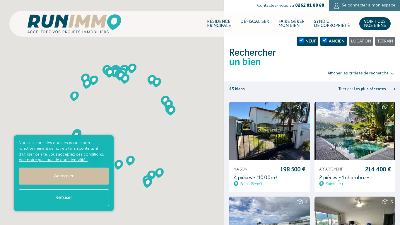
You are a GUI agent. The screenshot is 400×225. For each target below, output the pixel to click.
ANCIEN (336, 41)
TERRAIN (385, 41)
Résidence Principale (219, 24)
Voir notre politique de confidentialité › (53, 160)
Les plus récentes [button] (370, 89)
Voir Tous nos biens (375, 24)
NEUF (310, 41)
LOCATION (361, 41)
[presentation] (236, 135)
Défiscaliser (254, 22)
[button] (87, 84)
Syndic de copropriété (332, 24)
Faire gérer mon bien (291, 24)
